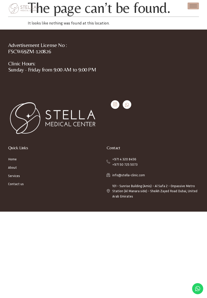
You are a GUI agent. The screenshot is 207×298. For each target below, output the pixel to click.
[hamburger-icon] (193, 6)
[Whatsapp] (127, 104)
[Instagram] (115, 104)
